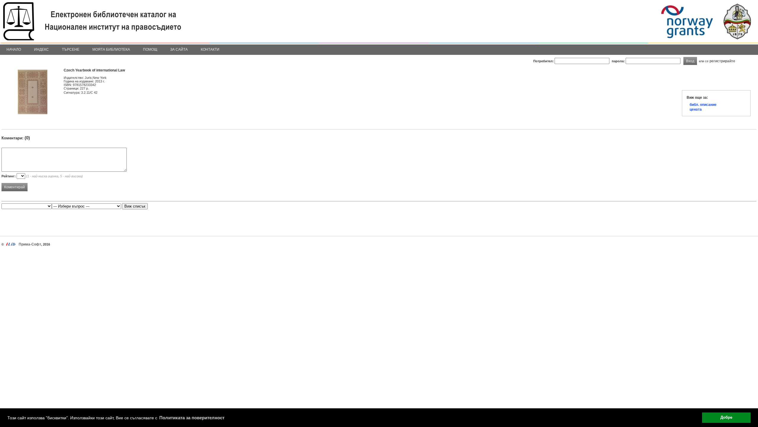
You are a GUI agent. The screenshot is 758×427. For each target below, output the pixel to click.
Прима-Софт (30, 244)
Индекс (41, 49)
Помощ (150, 49)
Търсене (70, 49)
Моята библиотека (111, 49)
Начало (14, 49)
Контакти (210, 49)
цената (696, 109)
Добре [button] (726, 417)
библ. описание (703, 105)
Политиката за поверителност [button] (191, 417)
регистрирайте (722, 61)
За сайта (179, 49)
